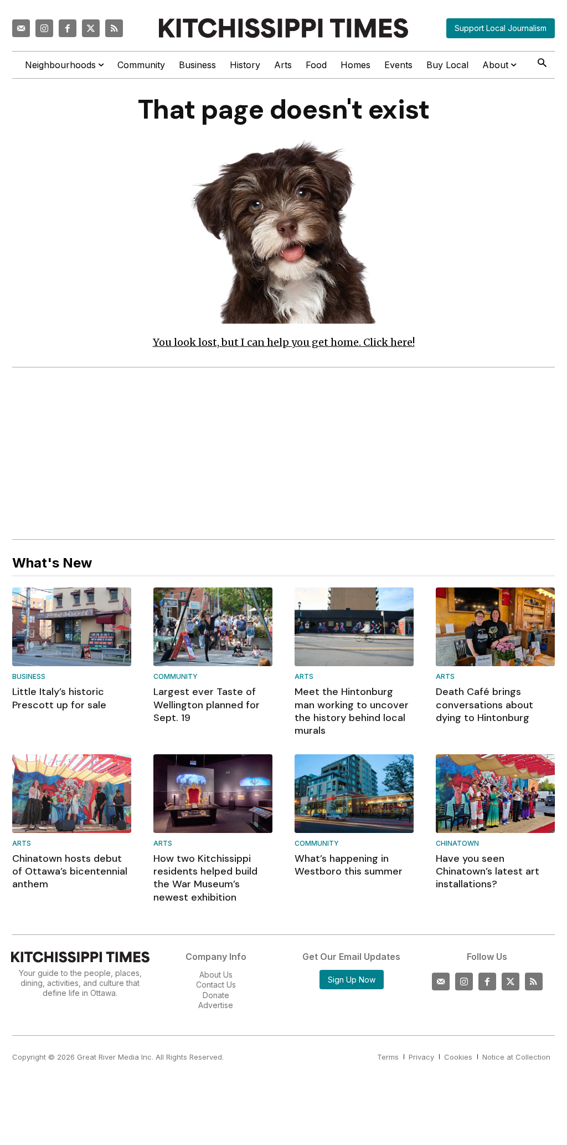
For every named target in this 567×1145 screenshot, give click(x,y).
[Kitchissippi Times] (283, 28)
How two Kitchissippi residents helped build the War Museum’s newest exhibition (205, 878)
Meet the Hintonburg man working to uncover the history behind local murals (352, 711)
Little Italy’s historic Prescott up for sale (59, 698)
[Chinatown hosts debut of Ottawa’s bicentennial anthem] (71, 793)
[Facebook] (67, 28)
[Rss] (114, 28)
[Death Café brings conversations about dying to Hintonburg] (495, 626)
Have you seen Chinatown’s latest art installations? (487, 871)
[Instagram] (44, 28)
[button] (542, 64)
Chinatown (457, 843)
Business (28, 677)
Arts (304, 677)
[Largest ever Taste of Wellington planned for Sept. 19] (212, 626)
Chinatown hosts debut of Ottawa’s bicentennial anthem (69, 871)
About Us (216, 974)
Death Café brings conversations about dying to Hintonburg (484, 704)
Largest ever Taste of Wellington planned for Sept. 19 (206, 704)
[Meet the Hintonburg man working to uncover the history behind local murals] (354, 626)
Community (175, 677)
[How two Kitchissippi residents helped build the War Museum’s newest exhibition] (212, 793)
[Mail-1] (21, 28)
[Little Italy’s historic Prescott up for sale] (71, 626)
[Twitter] (91, 28)
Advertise (215, 1005)
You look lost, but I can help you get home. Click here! (284, 342)
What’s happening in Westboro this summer (349, 865)
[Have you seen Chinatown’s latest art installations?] (495, 793)
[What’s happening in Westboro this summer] (354, 793)
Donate (216, 995)
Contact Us (216, 984)
